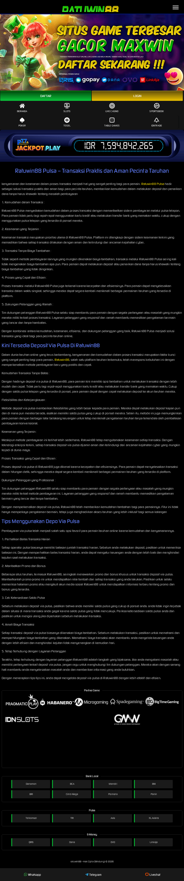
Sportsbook (157, 111)
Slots (66, 111)
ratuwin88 (76, 861)
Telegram (95, 874)
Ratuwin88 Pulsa (152, 184)
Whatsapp (34, 874)
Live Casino (111, 111)
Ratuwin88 (62, 360)
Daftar (46, 96)
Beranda (22, 111)
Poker (22, 125)
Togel (66, 125)
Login (137, 96)
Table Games (112, 125)
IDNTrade (156, 125)
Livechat (155, 874)
